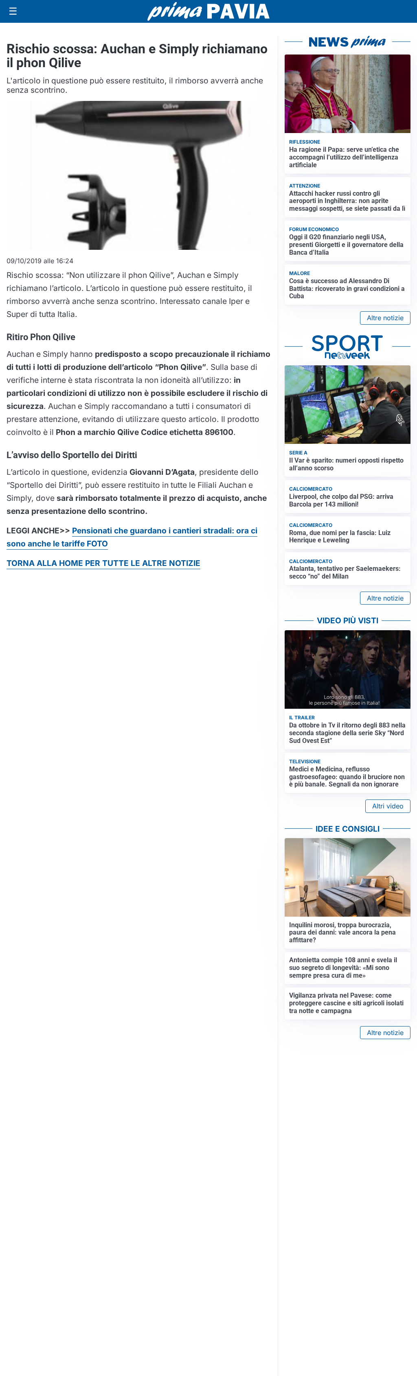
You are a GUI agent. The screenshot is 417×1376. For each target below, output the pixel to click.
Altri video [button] (388, 806)
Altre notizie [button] (385, 318)
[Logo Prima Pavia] (208, 11)
